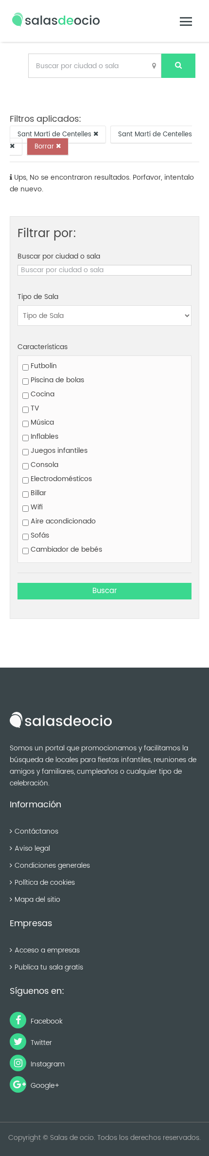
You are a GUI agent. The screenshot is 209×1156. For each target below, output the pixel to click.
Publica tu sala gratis (49, 967)
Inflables (43, 436)
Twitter (40, 1042)
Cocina (41, 394)
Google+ (44, 1085)
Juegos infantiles (58, 450)
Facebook (46, 1021)
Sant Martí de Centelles (55, 134)
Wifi (36, 507)
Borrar (45, 146)
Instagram (47, 1064)
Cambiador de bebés (65, 549)
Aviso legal (32, 848)
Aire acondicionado (62, 521)
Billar (37, 493)
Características (42, 347)
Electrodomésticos (60, 479)
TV (34, 408)
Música (41, 422)
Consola (43, 464)
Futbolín (43, 366)
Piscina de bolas (56, 380)
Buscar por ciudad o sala (58, 256)
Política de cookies (45, 882)
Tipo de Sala (37, 296)
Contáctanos (36, 831)
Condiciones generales (52, 865)
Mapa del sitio (37, 899)
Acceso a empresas (47, 950)
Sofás (39, 535)
